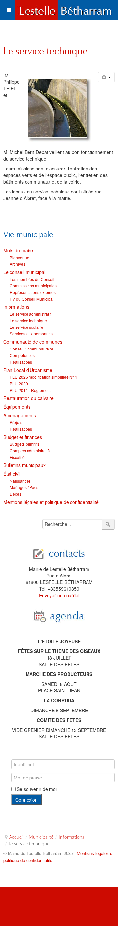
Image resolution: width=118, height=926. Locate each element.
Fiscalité (17, 457)
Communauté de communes (32, 341)
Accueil (16, 837)
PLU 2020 (19, 383)
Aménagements (19, 415)
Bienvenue (19, 257)
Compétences (22, 355)
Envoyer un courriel (59, 595)
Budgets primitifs (24, 444)
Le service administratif (30, 314)
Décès (15, 494)
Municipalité (41, 837)
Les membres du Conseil (32, 279)
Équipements (16, 406)
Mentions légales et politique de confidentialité (51, 502)
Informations (16, 307)
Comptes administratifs (30, 450)
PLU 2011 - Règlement (30, 390)
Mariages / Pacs (24, 487)
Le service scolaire (26, 327)
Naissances (20, 481)
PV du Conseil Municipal (32, 299)
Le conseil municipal (24, 272)
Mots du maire (18, 250)
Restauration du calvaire (28, 398)
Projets (16, 422)
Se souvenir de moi (37, 789)
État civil (11, 473)
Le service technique (45, 51)
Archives (17, 264)
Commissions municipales (33, 285)
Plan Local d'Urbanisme (27, 370)
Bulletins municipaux (24, 465)
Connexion (26, 799)
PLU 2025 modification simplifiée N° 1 (43, 377)
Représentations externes (33, 292)
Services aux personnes (31, 333)
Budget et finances (22, 437)
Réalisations (21, 362)
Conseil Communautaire (31, 348)
